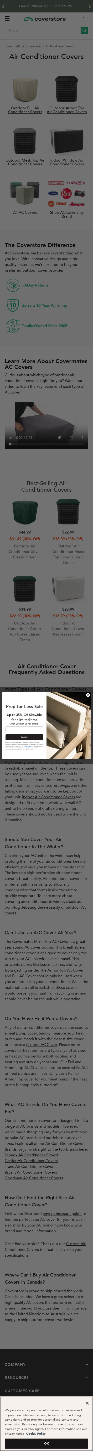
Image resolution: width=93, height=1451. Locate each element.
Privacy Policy (27, 746)
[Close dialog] (88, 695)
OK (46, 1443)
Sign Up (24, 737)
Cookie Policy (35, 1433)
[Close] (87, 1403)
